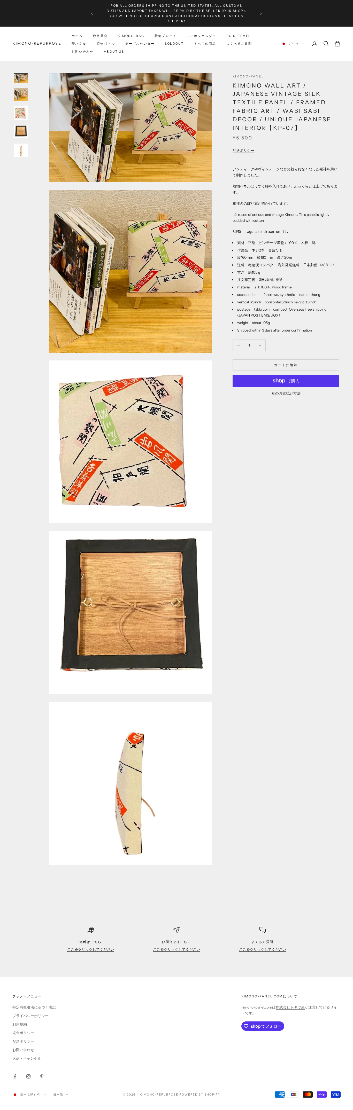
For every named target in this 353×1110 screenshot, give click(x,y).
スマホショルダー (201, 36)
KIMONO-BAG (131, 36)
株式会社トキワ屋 (290, 1007)
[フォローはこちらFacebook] (15, 1076)
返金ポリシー (23, 1032)
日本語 (58, 1094)
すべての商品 (205, 43)
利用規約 (19, 1024)
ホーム (77, 36)
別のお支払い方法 (286, 393)
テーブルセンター (140, 43)
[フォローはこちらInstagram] (28, 1076)
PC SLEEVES (238, 36)
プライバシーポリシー (30, 1015)
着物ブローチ (166, 36)
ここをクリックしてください (90, 949)
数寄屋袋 (100, 36)
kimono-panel (248, 76)
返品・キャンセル (26, 1058)
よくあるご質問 (239, 43)
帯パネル (79, 43)
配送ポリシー (243, 150)
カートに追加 (286, 365)
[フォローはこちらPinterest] (41, 1076)
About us (114, 51)
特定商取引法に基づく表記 (34, 1007)
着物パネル (106, 43)
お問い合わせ (83, 51)
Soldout (174, 43)
